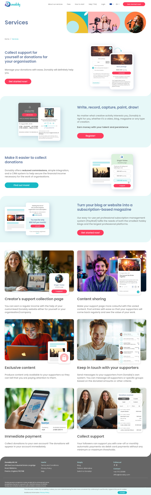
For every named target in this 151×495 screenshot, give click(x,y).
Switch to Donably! (84, 471)
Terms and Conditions (50, 465)
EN (117, 4)
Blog (79, 465)
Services (15, 39)
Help (42, 471)
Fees (69, 4)
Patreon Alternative (84, 468)
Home (7, 39)
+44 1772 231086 (119, 472)
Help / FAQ (93, 4)
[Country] (112, 4)
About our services (55, 4)
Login (103, 4)
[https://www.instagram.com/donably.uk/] (117, 465)
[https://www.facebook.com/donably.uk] (114, 465)
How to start (79, 4)
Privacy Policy (46, 468)
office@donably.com (121, 475)
